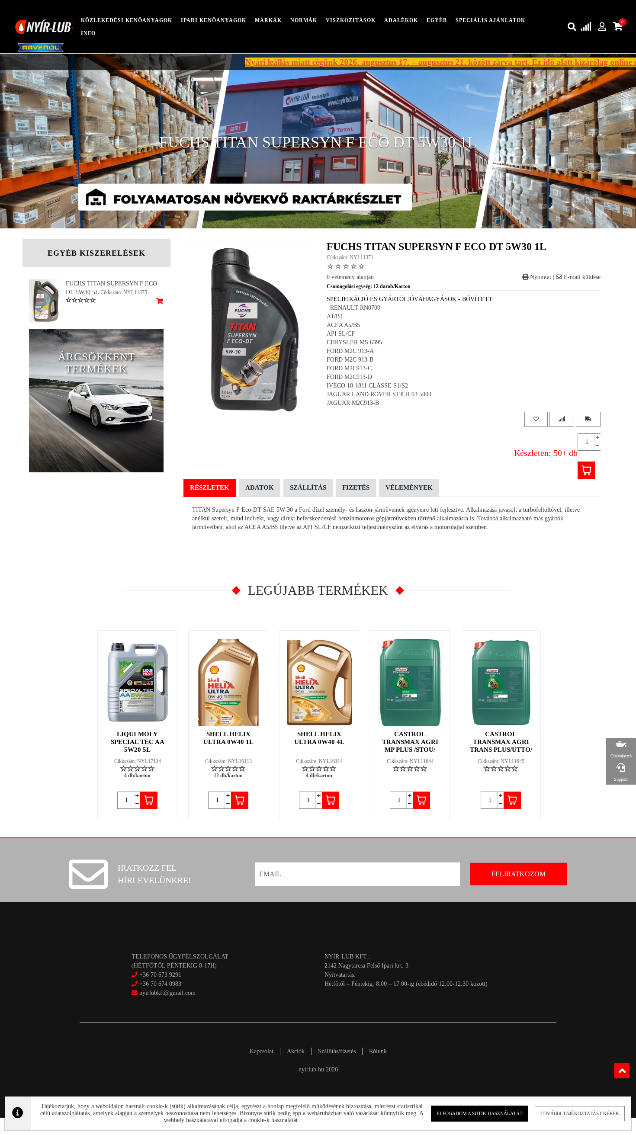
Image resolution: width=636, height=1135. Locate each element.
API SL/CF (341, 333)
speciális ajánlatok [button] (490, 20)
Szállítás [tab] (308, 487)
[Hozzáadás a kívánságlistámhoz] (536, 419)
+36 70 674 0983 (160, 984)
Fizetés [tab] (355, 487)
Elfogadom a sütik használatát (480, 1113)
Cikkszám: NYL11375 (123, 292)
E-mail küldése (581, 277)
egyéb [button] (437, 20)
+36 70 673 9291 (160, 974)
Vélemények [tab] (409, 487)
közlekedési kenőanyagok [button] (126, 20)
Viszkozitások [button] (351, 20)
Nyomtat (539, 277)
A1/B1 (335, 316)
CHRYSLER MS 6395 (354, 342)
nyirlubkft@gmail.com (167, 993)
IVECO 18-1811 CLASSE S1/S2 (367, 385)
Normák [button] (303, 20)
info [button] (88, 33)
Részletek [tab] (209, 487)
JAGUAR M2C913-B (353, 403)
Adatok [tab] (259, 487)
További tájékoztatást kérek (579, 1113)
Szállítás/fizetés (337, 1051)
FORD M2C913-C (349, 368)
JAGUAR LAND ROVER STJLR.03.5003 (379, 394)
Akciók (296, 1051)
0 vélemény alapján (350, 277)
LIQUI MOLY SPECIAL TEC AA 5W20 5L (137, 742)
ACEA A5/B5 (343, 325)
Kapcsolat (261, 1051)
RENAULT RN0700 (353, 308)
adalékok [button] (401, 20)
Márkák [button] (268, 20)
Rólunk (378, 1051)
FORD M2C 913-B (350, 359)
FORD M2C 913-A (350, 351)
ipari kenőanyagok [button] (213, 20)
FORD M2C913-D (349, 377)
